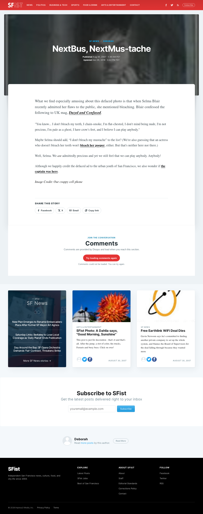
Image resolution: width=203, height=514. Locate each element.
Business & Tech (58, 5)
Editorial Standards (128, 483)
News (30, 5)
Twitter (163, 478)
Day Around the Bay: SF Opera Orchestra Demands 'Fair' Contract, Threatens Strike (37, 349)
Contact (135, 5)
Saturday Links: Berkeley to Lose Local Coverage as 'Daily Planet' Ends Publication (37, 336)
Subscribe (188, 5)
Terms (56, 507)
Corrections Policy (128, 488)
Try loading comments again (101, 258)
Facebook (164, 473)
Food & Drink (90, 5)
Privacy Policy (43, 507)
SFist (14, 469)
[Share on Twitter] (84, 359)
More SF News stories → (37, 360)
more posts (87, 442)
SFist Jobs (82, 478)
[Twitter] (172, 5)
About (122, 473)
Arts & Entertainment (113, 5)
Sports (75, 5)
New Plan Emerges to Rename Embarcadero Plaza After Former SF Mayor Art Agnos (37, 323)
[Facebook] (166, 5)
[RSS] (179, 5)
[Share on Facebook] (90, 359)
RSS (162, 483)
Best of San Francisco (88, 483)
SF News (94, 41)
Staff (121, 478)
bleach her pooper (92, 145)
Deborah (108, 41)
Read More (121, 441)
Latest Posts (83, 473)
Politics (41, 5)
